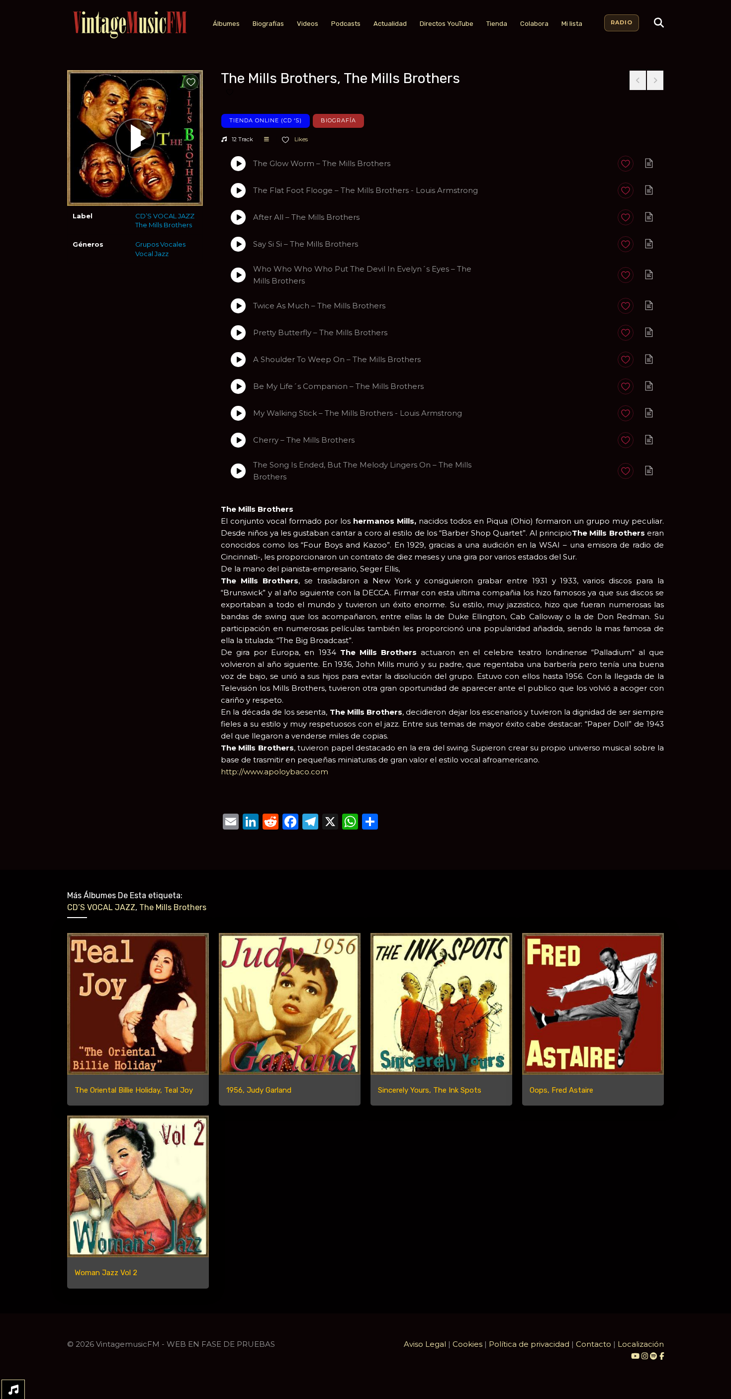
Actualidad (390, 23)
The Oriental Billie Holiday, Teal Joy (134, 1090)
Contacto (593, 1344)
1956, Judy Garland (258, 1090)
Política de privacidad (529, 1344)
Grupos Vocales (160, 244)
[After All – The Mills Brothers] (238, 217)
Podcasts (346, 23)
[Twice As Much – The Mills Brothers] (238, 305)
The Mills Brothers (163, 225)
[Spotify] (653, 1356)
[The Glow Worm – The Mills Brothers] (238, 163)
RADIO (622, 22)
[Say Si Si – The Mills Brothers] (238, 244)
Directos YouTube (446, 23)
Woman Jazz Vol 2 (106, 1272)
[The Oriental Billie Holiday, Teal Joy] (138, 1004)
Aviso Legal (425, 1344)
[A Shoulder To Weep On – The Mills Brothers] (238, 359)
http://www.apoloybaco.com (274, 771)
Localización (641, 1344)
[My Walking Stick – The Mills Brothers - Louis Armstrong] (238, 413)
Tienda (496, 23)
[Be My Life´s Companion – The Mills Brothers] (238, 386)
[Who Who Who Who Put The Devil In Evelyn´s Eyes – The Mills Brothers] (238, 275)
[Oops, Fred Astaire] (593, 1004)
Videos (307, 23)
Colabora (534, 23)
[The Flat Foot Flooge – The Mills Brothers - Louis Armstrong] (238, 190)
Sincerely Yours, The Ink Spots (429, 1090)
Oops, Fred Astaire (561, 1090)
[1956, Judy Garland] (290, 1004)
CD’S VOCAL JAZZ (164, 216)
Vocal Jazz (152, 254)
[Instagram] (645, 1356)
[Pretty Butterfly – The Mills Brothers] (238, 332)
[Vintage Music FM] (128, 25)
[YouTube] (635, 1356)
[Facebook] (661, 1356)
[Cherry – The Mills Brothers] (238, 440)
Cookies (467, 1344)
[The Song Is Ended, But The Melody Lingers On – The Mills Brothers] (238, 471)
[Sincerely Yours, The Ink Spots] (441, 1004)
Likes (300, 139)
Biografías (268, 23)
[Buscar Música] (659, 23)
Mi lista (571, 23)
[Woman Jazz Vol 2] (138, 1186)
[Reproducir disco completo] (135, 138)
